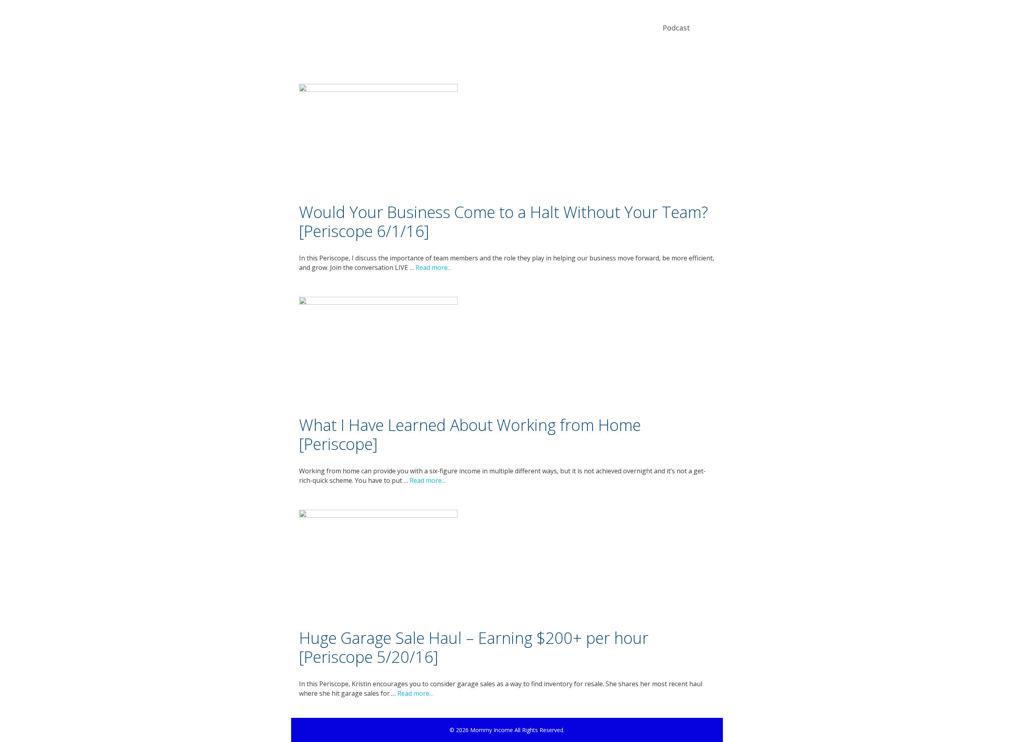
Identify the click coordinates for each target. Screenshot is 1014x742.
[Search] (710, 28)
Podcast (676, 27)
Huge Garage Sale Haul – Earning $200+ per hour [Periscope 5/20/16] (473, 647)
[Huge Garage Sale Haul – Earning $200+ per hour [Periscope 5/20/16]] (378, 515)
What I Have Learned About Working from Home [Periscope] (470, 434)
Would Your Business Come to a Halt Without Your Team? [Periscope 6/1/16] (503, 221)
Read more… (434, 267)
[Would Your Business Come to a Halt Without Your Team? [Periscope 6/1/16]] (378, 89)
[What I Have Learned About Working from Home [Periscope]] (378, 302)
